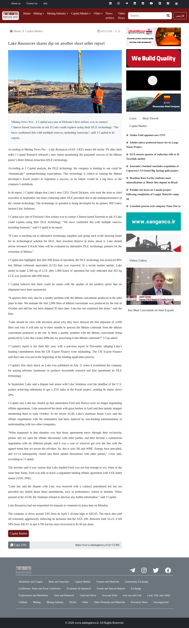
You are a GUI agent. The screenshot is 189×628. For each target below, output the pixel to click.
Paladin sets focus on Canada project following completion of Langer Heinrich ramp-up (153, 194)
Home (26, 13)
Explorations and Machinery (33, 595)
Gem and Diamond (64, 595)
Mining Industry (55, 602)
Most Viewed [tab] (150, 118)
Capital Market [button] (79, 13)
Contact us (31, 3)
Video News (121, 15)
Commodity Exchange (136, 581)
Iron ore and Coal (132, 595)
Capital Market (18, 533)
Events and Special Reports (111, 588)
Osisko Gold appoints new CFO (147, 135)
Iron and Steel (109, 595)
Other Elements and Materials (109, 602)
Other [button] (97, 13)
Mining (37, 602)
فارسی (180, 15)
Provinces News (139, 602)
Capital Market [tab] (138, 126)
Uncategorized (160, 602)
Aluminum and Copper (31, 581)
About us (15, 3)
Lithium (23, 602)
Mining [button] (37, 13)
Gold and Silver (88, 595)
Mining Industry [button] (56, 13)
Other (85, 602)
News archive (110, 15)
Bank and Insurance (59, 581)
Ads (45, 3)
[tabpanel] (153, 169)
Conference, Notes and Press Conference (40, 588)
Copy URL (20, 544)
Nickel (72, 602)
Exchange (136, 588)
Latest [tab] (132, 118)
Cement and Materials (107, 581)
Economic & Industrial (79, 588)
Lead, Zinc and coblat (158, 595)
